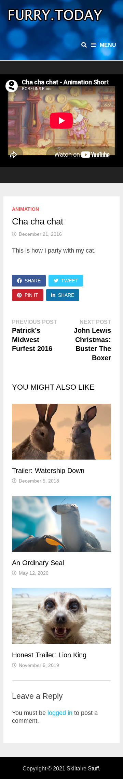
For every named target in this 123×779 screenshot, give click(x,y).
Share (33, 280)
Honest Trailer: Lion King (49, 655)
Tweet (69, 280)
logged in (59, 712)
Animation (25, 209)
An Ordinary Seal (38, 563)
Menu (107, 45)
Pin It (31, 295)
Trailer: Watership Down (48, 470)
